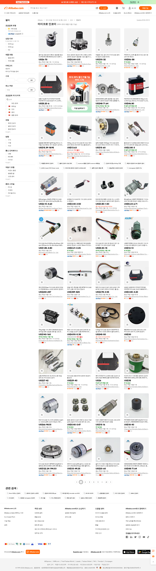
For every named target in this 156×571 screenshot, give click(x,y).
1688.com (56, 561)
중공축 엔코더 (102, 498)
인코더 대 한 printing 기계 (113, 163)
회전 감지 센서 (71, 498)
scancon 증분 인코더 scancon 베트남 (89, 163)
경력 (5, 525)
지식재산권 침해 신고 (102, 529)
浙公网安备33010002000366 (113, 568)
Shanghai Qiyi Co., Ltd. (103, 66)
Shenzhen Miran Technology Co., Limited (79, 296)
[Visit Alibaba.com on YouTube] (144, 537)
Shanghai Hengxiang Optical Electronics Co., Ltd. (108, 110)
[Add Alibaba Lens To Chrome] (33, 552)
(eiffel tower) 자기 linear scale (50, 168)
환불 (96, 525)
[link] (153, 551)
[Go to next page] (111, 482)
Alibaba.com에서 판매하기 (134, 513)
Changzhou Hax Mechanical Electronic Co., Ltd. (51, 385)
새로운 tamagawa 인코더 (27, 498)
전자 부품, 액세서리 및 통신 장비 (56, 20)
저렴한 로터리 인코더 (47, 163)
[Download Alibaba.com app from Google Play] (144, 552)
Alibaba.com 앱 (96, 552)
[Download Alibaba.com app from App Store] (129, 552)
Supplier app (77, 552)
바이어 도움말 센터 (101, 513)
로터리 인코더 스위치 (33, 493)
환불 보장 (38, 517)
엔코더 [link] (78, 20)
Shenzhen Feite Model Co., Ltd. (134, 110)
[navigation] (20, 251)
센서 (71, 20)
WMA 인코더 (134, 493)
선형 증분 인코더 (104, 493)
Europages (108, 561)
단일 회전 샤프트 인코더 (116, 168)
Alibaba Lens (15, 552)
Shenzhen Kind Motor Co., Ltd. (48, 252)
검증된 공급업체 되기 (133, 525)
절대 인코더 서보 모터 (66, 163)
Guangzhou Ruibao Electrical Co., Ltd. (79, 208)
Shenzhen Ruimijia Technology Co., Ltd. (79, 156)
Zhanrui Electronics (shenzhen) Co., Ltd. (136, 154)
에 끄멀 (43, 498)
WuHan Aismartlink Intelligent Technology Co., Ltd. (51, 208)
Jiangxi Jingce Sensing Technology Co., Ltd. (51, 64)
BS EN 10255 (89, 493)
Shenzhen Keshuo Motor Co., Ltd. (106, 296)
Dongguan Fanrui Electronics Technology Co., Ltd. (79, 254)
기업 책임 (7, 521)
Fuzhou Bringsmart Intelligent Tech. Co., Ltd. (136, 208)
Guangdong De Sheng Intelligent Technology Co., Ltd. (51, 340)
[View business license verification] (97, 568)
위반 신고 (98, 533)
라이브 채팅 (99, 517)
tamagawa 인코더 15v (135, 168)
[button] (97, 8)
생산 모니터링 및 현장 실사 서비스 (46, 529)
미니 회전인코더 (56, 498)
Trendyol (100, 561)
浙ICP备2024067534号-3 (132, 568)
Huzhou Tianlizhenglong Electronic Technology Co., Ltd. (51, 108)
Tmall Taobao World (67, 561)
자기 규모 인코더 (120, 493)
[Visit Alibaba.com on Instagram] (139, 537)
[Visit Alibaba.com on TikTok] (148, 537)
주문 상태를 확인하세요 (133, 521)
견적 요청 (68, 517)
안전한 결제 (38, 513)
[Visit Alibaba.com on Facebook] (127, 537)
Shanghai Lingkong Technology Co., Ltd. (136, 339)
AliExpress (47, 561)
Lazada (78, 561)
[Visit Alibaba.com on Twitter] (135, 537)
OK (31, 80)
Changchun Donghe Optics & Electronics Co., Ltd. (108, 152)
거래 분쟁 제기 (100, 521)
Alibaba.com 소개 (10, 508)
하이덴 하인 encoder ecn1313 (71, 493)
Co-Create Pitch (9, 517)
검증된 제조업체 (70, 513)
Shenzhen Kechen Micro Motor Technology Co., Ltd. (79, 343)
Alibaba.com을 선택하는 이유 (13, 513)
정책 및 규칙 (39, 533)
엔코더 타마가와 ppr (50, 493)
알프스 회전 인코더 (86, 498)
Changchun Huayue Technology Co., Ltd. (51, 296)
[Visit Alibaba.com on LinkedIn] (131, 537)
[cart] (123, 8)
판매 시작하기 (130, 517)
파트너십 (129, 529)
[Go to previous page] (77, 482)
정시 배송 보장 (39, 521)
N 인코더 (11, 498)
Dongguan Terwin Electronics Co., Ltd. (108, 210)
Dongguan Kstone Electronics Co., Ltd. (108, 254)
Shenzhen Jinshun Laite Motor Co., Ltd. (136, 254)
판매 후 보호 (39, 525)
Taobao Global (86, 561)
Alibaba (40, 20)
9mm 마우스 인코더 (14, 493)
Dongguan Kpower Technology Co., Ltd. (51, 154)
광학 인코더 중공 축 (97, 168)
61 (106, 482)
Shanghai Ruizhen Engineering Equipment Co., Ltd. (108, 340)
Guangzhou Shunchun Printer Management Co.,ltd (136, 296)
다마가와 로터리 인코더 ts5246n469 (75, 168)
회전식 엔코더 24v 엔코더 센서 (135, 163)
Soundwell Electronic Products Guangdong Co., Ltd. (79, 64)
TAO (94, 561)
